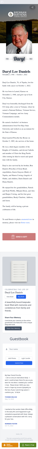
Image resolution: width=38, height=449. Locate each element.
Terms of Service (24, 440)
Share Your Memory (13, 328)
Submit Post (19, 363)
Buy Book (21, 297)
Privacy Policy (13, 440)
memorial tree (27, 219)
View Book (10, 297)
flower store (25, 222)
